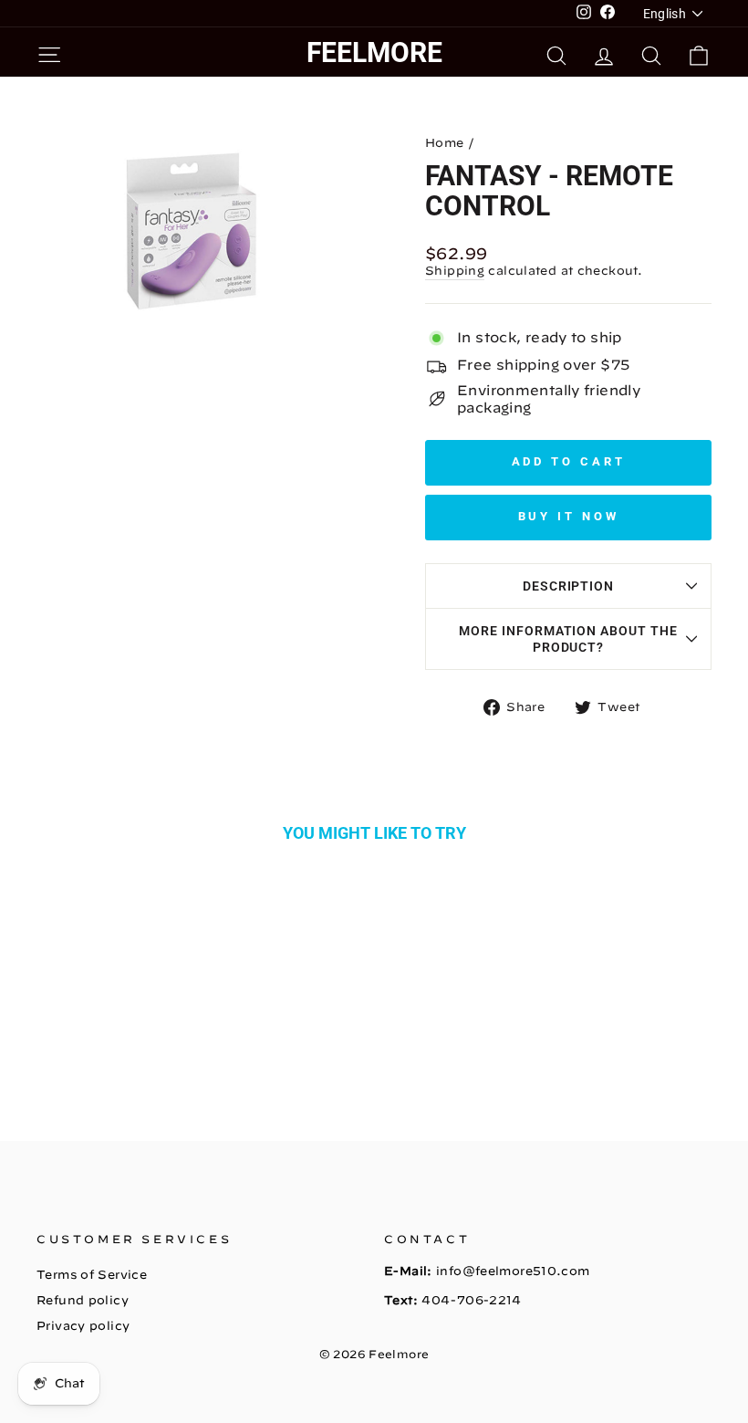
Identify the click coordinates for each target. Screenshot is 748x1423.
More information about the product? (568, 638)
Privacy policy (83, 1326)
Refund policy (82, 1300)
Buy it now (568, 516)
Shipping (454, 270)
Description (569, 586)
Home (444, 143)
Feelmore (374, 52)
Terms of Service (91, 1275)
